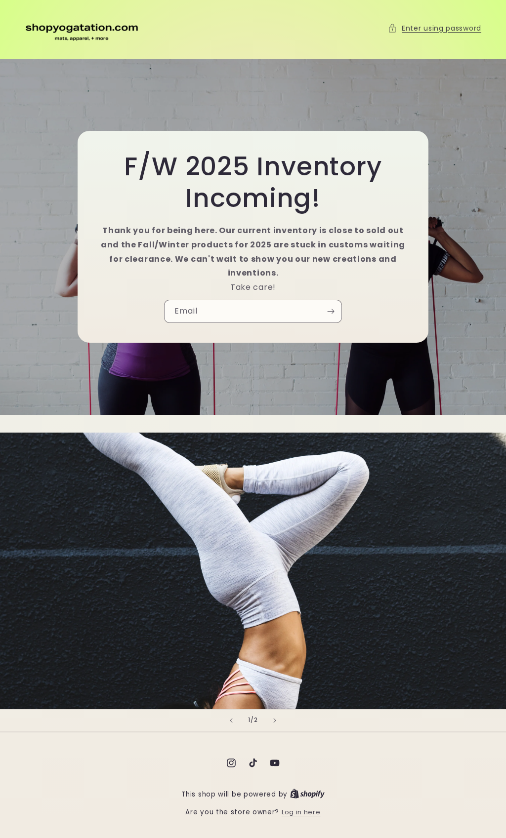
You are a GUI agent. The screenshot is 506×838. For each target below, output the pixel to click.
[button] (434, 28)
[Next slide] (275, 720)
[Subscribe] (330, 311)
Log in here (301, 812)
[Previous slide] (231, 720)
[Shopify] (307, 794)
